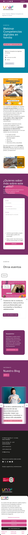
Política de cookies (14, 162)
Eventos (8, 14)
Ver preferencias (14, 528)
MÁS (5, 375)
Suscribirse (11, 349)
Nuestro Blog (11, 371)
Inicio (3, 14)
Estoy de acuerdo (14, 164)
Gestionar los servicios (13, 517)
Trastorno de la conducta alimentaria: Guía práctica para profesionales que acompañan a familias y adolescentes (13, 305)
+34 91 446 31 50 (6, 449)
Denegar (14, 524)
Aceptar (14, 521)
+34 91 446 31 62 (6, 446)
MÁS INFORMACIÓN (10, 315)
